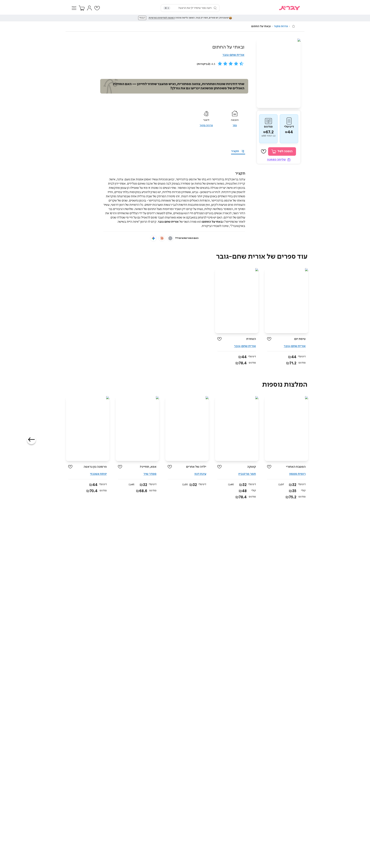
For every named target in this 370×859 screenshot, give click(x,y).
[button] (74, 8)
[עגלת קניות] (82, 8)
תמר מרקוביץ (247, 474)
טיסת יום (300, 339)
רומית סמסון (297, 474)
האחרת (251, 339)
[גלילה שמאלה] (31, 439)
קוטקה (251, 467)
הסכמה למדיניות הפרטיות (162, 18)
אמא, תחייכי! (148, 467)
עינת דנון (200, 474)
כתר (235, 125)
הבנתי (142, 18)
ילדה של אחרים (196, 467)
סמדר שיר (149, 474)
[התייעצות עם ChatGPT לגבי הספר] (170, 238)
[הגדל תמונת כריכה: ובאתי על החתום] (279, 73)
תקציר (235, 151)
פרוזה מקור (281, 26)
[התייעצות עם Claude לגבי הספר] (162, 238)
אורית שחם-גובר (233, 55)
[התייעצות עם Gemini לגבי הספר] (153, 238)
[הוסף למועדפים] (263, 151)
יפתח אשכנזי (98, 474)
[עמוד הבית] (293, 26)
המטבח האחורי (296, 467)
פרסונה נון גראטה (95, 467)
